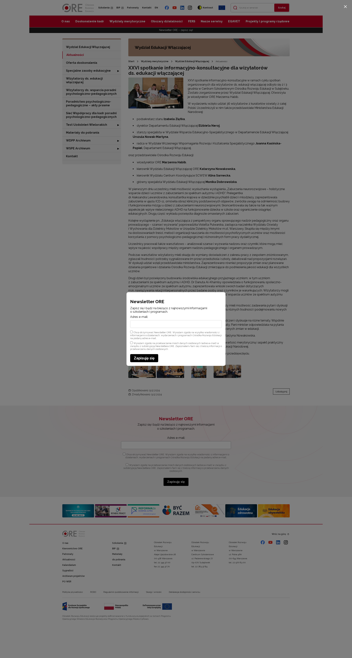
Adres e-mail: (139, 316)
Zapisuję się (144, 358)
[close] (345, 7)
